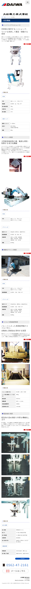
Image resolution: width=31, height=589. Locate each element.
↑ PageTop (22, 558)
